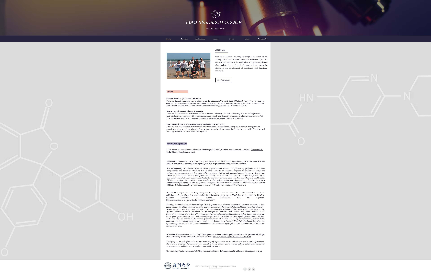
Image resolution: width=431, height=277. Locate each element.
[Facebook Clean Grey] (245, 269)
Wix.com (233, 266)
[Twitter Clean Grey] (249, 269)
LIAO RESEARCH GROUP (214, 22)
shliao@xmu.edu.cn (221, 105)
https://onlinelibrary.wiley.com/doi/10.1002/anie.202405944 (190, 200)
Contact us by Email (215, 268)
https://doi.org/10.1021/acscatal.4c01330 (248, 161)
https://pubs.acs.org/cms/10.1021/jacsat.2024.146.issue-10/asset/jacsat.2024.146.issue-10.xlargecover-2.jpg (218, 251)
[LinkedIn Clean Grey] (253, 269)
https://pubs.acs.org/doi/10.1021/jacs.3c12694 (232, 237)
